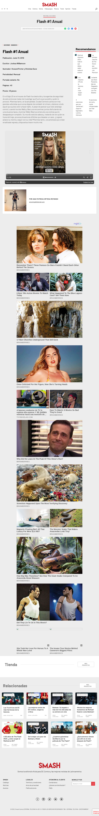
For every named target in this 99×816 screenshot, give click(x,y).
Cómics (35, 9)
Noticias (6, 785)
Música (56, 9)
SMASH (5, 780)
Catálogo (6, 782)
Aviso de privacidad (32, 785)
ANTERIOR (7, 45)
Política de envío (31, 788)
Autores (5, 788)
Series (41, 9)
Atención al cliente (57, 780)
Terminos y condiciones (33, 782)
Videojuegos (49, 9)
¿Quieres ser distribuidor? (57, 785)
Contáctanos (53, 782)
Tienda (74, 9)
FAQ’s (50, 788)
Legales (29, 780)
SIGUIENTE (14, 45)
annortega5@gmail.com (37, 202)
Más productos (86, 664)
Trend (62, 9)
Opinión (67, 9)
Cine (29, 9)
